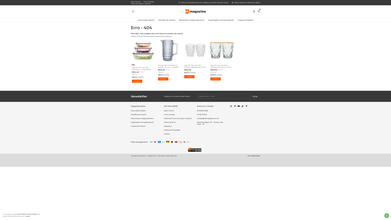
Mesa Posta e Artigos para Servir (192, 20)
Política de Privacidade (172, 130)
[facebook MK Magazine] (235, 106)
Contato (167, 134)
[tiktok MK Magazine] (243, 106)
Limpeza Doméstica (245, 20)
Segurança (167, 126)
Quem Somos (136, 2)
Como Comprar (148, 2)
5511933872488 (202, 111)
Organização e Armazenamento (221, 20)
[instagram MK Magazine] (231, 106)
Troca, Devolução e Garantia (141, 3)
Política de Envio (170, 122)
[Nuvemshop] (253, 156)
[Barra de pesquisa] (133, 11)
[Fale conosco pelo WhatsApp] (386, 215)
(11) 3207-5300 (202, 115)
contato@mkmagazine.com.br (208, 118)
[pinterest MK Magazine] (246, 106)
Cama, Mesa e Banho (146, 20)
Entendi (27, 216)
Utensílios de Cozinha (166, 20)
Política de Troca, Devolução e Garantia (178, 118)
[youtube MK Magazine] (239, 106)
